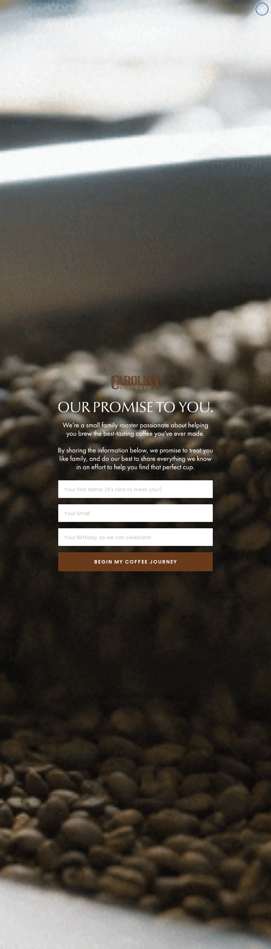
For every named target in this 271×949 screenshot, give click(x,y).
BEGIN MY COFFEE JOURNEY (135, 561)
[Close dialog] (262, 9)
